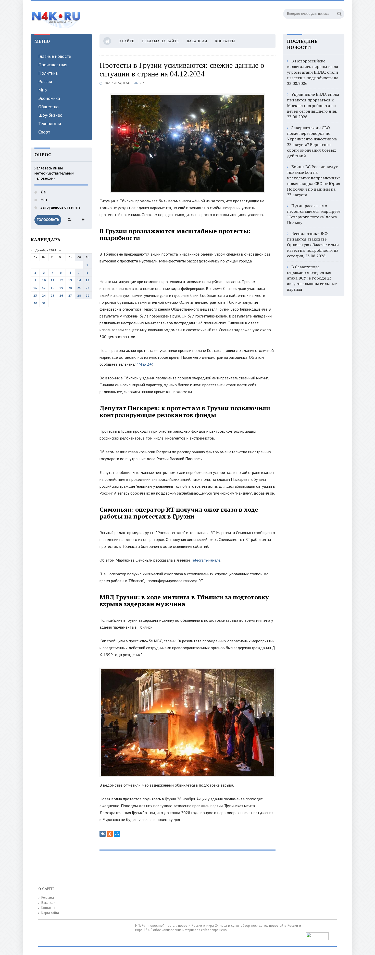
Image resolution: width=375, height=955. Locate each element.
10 (44, 280)
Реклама (47, 897)
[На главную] (56, 17)
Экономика (49, 98)
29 (87, 295)
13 (70, 280)
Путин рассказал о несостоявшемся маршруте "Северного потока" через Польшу (313, 214)
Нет (43, 199)
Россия (45, 81)
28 (79, 295)
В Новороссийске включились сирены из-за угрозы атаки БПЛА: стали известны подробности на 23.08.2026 (312, 72)
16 (35, 288)
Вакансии (197, 40)
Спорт (44, 132)
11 (52, 280)
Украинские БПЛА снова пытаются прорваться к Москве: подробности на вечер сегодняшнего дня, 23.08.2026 (313, 105)
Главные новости (54, 56)
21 (79, 288)
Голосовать (48, 220)
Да (43, 191)
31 (44, 303)
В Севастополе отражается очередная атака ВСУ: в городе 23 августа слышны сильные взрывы (312, 278)
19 (61, 288)
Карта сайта (50, 913)
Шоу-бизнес (50, 115)
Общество (48, 107)
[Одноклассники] (110, 834)
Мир (42, 90)
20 (70, 288)
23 (35, 295)
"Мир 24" (144, 364)
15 (87, 280)
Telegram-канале (205, 560)
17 (44, 288)
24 (44, 295)
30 (35, 303)
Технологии (49, 123)
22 (87, 288)
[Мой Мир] (117, 834)
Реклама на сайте (160, 40)
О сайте (126, 40)
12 (61, 280)
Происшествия (52, 65)
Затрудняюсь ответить (60, 207)
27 (70, 295)
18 (52, 288)
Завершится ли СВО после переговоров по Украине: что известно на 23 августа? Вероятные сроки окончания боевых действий (312, 141)
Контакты (225, 40)
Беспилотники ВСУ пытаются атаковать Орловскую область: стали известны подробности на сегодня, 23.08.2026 (313, 245)
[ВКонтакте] (102, 834)
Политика (48, 73)
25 (52, 295)
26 (61, 295)
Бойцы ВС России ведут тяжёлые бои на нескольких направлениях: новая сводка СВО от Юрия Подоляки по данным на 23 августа (313, 180)
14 (79, 280)
